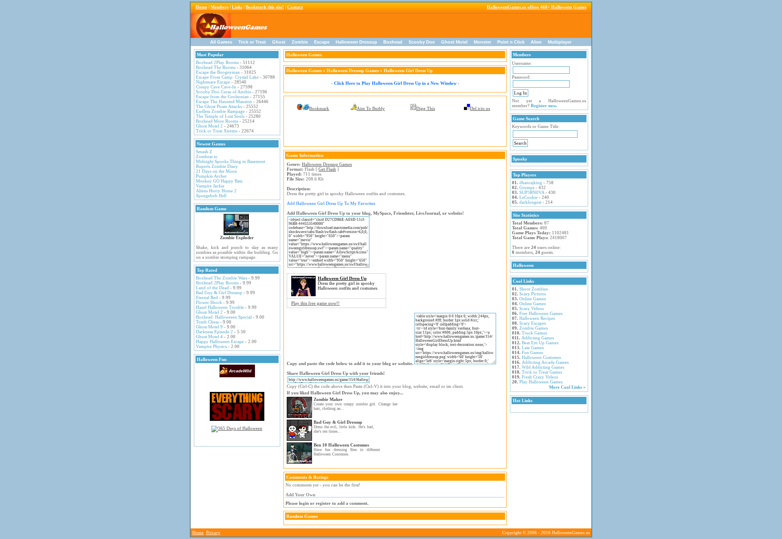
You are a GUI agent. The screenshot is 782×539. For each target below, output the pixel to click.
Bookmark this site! (265, 6)
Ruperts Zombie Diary (217, 166)
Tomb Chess (207, 321)
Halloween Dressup (356, 42)
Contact (295, 6)
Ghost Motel (454, 42)
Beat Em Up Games (540, 342)
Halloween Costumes (541, 357)
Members (219, 6)
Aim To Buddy (371, 108)
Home (201, 6)
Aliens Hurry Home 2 (216, 190)
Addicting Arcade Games (545, 362)
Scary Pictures (532, 293)
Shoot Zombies (533, 288)
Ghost (279, 42)
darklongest (530, 202)
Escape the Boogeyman (218, 72)
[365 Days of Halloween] (236, 428)
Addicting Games (537, 337)
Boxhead (392, 42)
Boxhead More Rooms (217, 121)
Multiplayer (559, 42)
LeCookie (528, 197)
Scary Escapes (532, 323)
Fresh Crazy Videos (540, 376)
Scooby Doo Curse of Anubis (223, 91)
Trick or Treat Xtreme (216, 130)
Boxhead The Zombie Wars (221, 277)
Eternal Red (207, 297)
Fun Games (532, 352)
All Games (221, 42)
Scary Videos (531, 308)
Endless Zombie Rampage (220, 111)
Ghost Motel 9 (209, 326)
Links (237, 6)
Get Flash (327, 169)
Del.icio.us (480, 108)
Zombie (300, 42)
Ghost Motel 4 (209, 336)
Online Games (532, 298)
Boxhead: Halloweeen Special (224, 317)
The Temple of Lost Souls (220, 116)
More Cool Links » (567, 387)
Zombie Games (533, 328)
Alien (536, 42)
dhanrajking (530, 182)
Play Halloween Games (540, 381)
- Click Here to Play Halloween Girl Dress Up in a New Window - (395, 83)
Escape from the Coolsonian (222, 96)
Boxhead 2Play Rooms (217, 62)
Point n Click (511, 42)
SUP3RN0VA (531, 192)
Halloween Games (304, 70)
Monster (482, 42)
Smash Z (204, 151)
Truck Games (534, 332)
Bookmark (319, 108)
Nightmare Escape (213, 81)
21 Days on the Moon (216, 171)
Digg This (425, 108)
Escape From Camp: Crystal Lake (227, 77)
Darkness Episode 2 (214, 331)
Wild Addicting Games (543, 367)
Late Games (533, 347)
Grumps (526, 187)
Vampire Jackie (210, 185)
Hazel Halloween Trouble (220, 307)
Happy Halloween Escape (220, 341)
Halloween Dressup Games (353, 70)
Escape (321, 42)
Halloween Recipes (537, 318)
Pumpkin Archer (211, 176)
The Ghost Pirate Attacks (219, 106)
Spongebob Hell (211, 195)
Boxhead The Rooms (215, 67)
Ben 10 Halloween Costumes (341, 444)
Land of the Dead (212, 287)
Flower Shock (209, 302)
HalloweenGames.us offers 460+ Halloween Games (536, 6)
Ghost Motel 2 (209, 125)
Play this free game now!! (315, 303)
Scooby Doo (422, 42)
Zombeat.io (206, 156)
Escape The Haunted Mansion (224, 101)
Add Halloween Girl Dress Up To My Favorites (331, 203)
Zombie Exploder (237, 237)
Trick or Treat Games (542, 372)
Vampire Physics (211, 346)
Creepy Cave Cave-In (216, 86)
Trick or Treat (252, 42)
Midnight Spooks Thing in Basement (230, 161)
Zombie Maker (328, 399)
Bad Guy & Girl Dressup (219, 292)
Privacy (213, 532)
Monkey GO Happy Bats (219, 180)
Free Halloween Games (540, 313)
